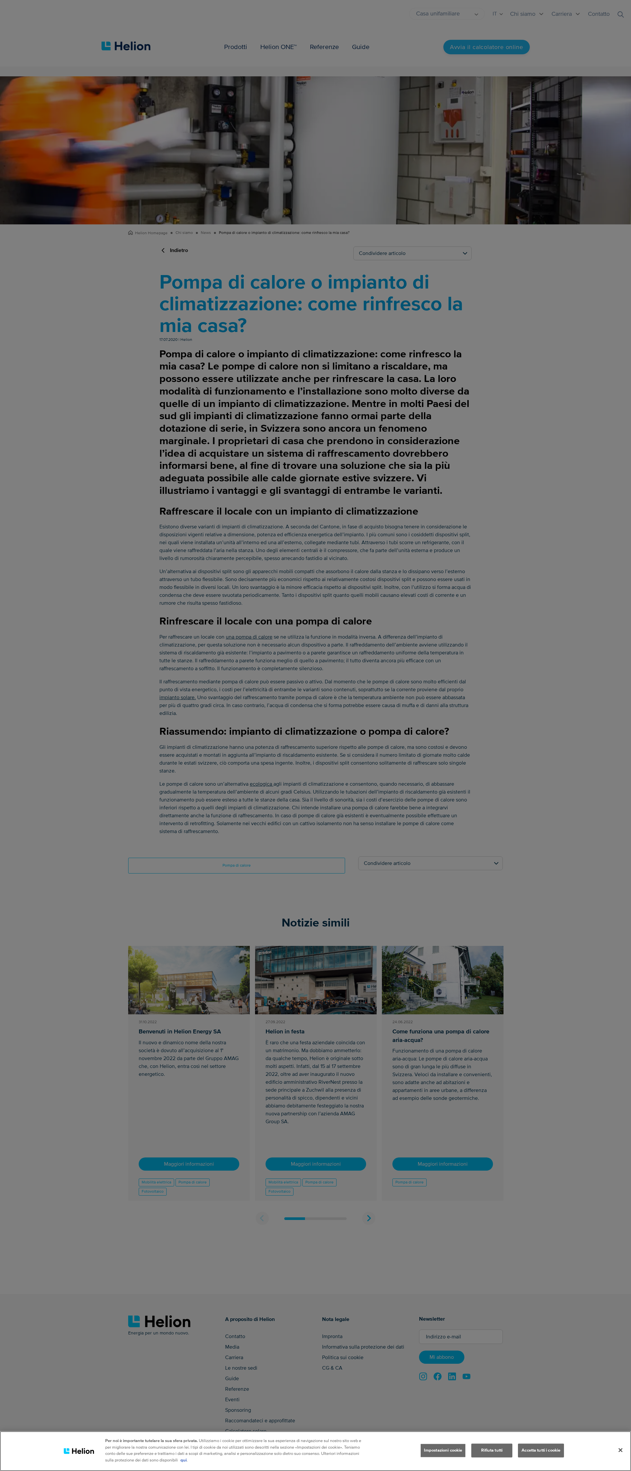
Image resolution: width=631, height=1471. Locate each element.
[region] (315, 1451)
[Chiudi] (620, 1450)
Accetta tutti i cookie (541, 1450)
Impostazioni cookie (443, 1450)
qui (183, 1459)
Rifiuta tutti (491, 1450)
